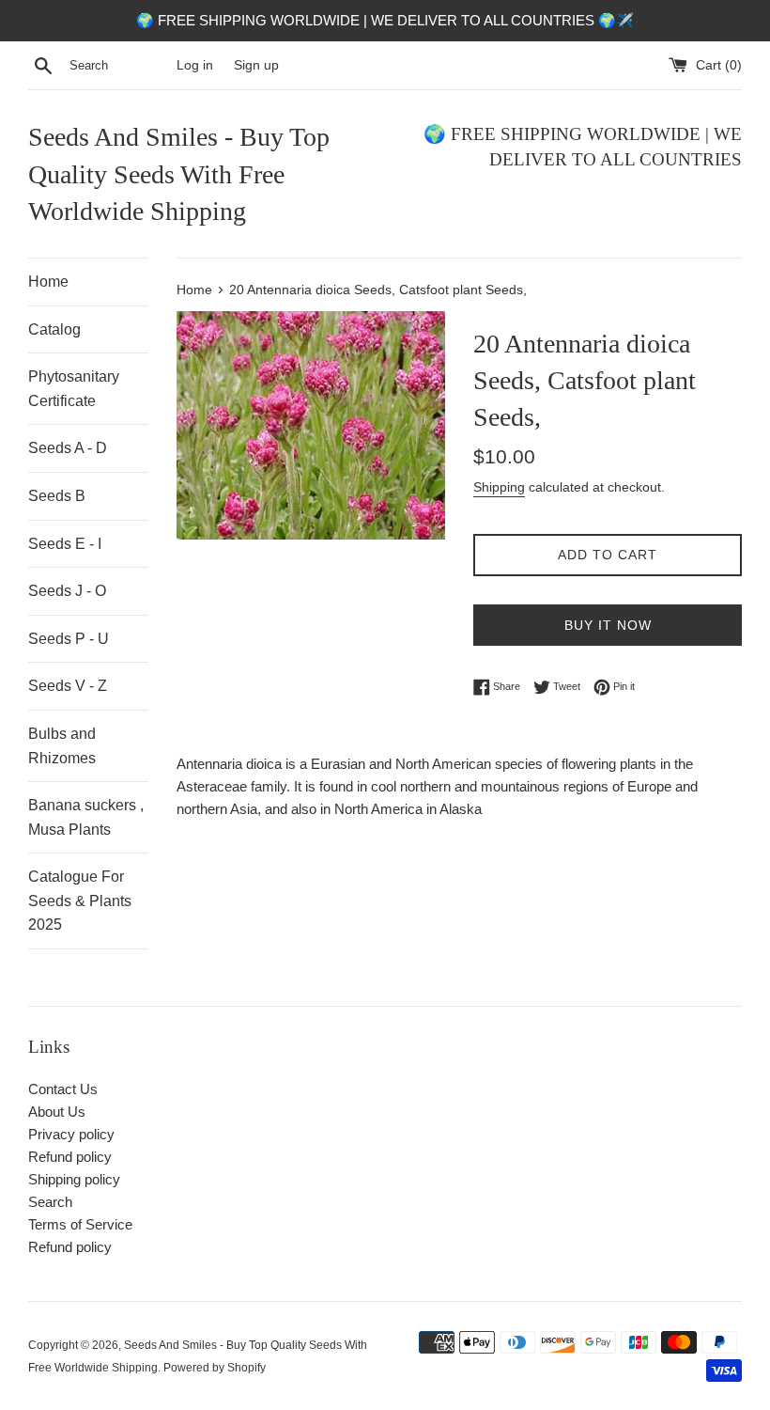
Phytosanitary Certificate (73, 388)
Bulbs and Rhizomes (62, 746)
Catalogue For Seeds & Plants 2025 (79, 900)
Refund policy (70, 1157)
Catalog (54, 329)
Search (50, 1202)
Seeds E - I (64, 544)
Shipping (499, 486)
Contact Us (63, 1089)
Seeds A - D (67, 448)
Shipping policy (74, 1179)
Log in (195, 65)
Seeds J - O (67, 591)
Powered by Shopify (214, 1367)
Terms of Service (80, 1224)
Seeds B (56, 496)
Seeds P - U (68, 639)
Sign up (256, 65)
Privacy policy (71, 1134)
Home (48, 282)
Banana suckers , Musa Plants (86, 817)
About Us (56, 1112)
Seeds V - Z (67, 686)
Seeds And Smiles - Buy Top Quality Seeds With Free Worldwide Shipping (179, 173)
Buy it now (608, 625)
